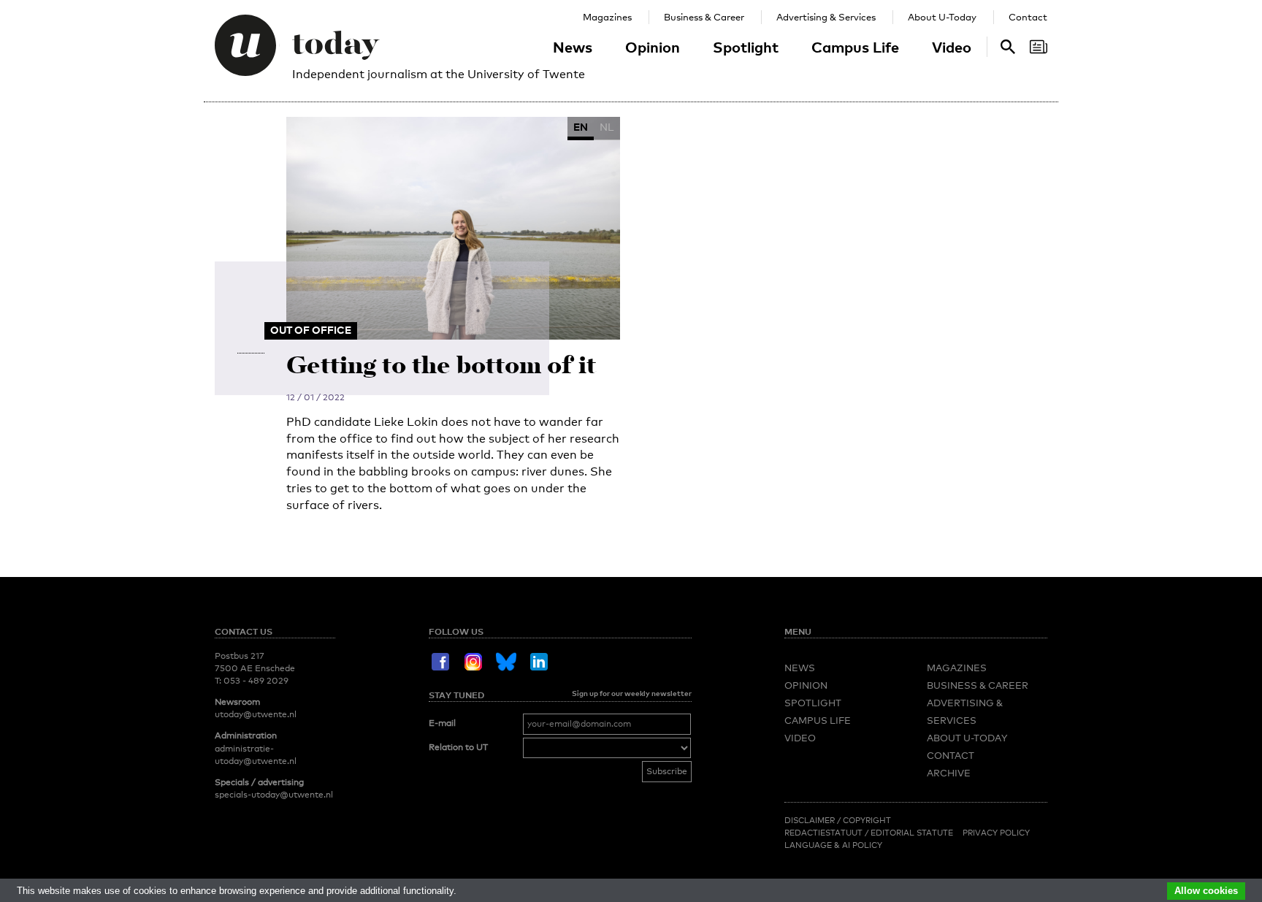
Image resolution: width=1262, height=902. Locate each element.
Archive (949, 773)
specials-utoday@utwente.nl (274, 795)
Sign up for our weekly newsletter (632, 693)
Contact (1028, 17)
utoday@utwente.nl (256, 714)
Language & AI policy (833, 845)
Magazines (607, 17)
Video (951, 47)
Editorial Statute (912, 833)
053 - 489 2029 (255, 681)
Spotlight (746, 47)
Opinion (652, 47)
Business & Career (704, 17)
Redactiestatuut (824, 833)
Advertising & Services (826, 17)
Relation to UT (458, 747)
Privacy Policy (996, 833)
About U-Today (942, 17)
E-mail (442, 723)
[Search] (1038, 47)
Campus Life (855, 47)
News (572, 47)
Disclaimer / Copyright (837, 820)
